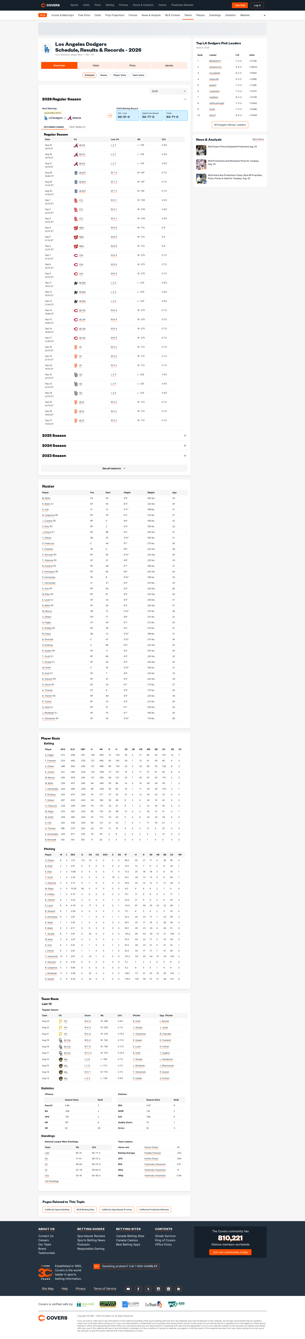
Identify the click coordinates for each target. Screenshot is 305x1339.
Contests (163, 1229)
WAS (81, 227)
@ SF (81, 402)
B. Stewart (47, 679)
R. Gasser (164, 1072)
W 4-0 (88, 1021)
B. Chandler (165, 1033)
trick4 (212, 109)
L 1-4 (87, 1065)
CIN (81, 255)
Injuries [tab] (169, 65)
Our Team (44, 1244)
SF (80, 347)
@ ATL (82, 145)
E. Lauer (46, 599)
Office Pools (163, 1244)
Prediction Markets (182, 4)
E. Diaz (45, 526)
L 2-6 (87, 1059)
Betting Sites (128, 1229)
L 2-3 (113, 282)
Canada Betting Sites (130, 1236)
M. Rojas (46, 633)
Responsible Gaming (90, 1248)
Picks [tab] (132, 65)
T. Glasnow (47, 560)
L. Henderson (166, 1059)
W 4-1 (114, 200)
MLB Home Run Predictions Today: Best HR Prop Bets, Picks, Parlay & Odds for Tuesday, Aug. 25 (235, 177)
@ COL (67, 1040)
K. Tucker (47, 701)
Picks (98, 4)
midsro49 (214, 79)
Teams (188, 15)
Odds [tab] (96, 65)
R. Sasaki (46, 650)
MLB (42, 15)
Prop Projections (114, 15)
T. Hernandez (49, 583)
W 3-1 (88, 1072)
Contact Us (45, 1236)
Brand (42, 1248)
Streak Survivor (165, 1236)
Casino (162, 4)
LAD (47, 1153)
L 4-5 (87, 1078)
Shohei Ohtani (151, 1147)
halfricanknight (216, 103)
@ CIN (82, 310)
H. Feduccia (48, 543)
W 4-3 (88, 1027)
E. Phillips (47, 628)
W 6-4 (88, 1040)
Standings (215, 15)
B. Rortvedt (47, 639)
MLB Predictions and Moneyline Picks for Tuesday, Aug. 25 (233, 162)
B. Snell (46, 673)
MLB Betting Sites (85, 1209)
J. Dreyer (46, 532)
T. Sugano (165, 1053)
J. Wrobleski (48, 712)
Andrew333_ (215, 67)
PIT (65, 1021)
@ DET (82, 172)
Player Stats (119, 75)
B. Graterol (47, 566)
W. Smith (46, 667)
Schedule (89, 75)
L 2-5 (113, 374)
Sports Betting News (91, 1240)
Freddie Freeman (152, 1153)
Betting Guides (91, 1229)
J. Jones (164, 1027)
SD (80, 374)
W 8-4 (114, 255)
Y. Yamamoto (48, 718)
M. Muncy (47, 611)
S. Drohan (164, 1078)
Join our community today (230, 1252)
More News (258, 139)
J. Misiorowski (167, 1065)
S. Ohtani (46, 616)
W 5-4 (88, 1033)
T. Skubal (47, 662)
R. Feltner (164, 1046)
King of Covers (165, 1240)
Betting (110, 4)
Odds (86, 4)
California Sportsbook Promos (117, 1209)
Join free (240, 5)
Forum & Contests (143, 4)
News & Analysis (151, 15)
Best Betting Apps (128, 1244)
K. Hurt (45, 588)
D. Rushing (47, 645)
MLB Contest (172, 15)
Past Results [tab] (77, 127)
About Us (46, 1229)
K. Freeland (165, 1040)
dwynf (212, 115)
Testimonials (46, 1253)
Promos (123, 4)
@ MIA (82, 282)
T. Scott (46, 656)
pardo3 (212, 85)
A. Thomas (47, 690)
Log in (257, 5)
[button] (185, 99)
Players (200, 15)
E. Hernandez (48, 577)
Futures (133, 15)
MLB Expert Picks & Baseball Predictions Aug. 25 (232, 146)
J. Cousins (47, 520)
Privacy (81, 1288)
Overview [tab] (59, 65)
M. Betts (46, 498)
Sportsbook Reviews (91, 1236)
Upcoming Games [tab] (54, 127)
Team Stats (138, 75)
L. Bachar (164, 1021)
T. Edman (46, 537)
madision (213, 97)
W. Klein (46, 594)
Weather (245, 15)
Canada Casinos (127, 1240)
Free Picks (84, 15)
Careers (43, 1240)
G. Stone (46, 684)
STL (81, 200)
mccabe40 (214, 73)
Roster (103, 75)
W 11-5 (88, 1053)
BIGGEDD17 (215, 61)
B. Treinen (47, 695)
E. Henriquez (48, 571)
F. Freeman (47, 549)
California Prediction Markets (154, 1209)
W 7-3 (114, 172)
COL (47, 1175)
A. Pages (46, 622)
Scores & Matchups (62, 15)
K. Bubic (46, 503)
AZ (46, 1164)
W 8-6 (114, 227)
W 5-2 (114, 347)
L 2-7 (113, 145)
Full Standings (52, 1181)
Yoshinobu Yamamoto (155, 1164)
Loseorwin (214, 91)
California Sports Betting (57, 1209)
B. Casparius (48, 515)
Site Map (48, 1288)
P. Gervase (47, 554)
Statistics (230, 15)
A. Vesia (46, 707)
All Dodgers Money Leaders (230, 124)
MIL (66, 1059)
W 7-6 (88, 1046)
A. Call (45, 509)
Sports (74, 4)
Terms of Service (105, 1288)
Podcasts (83, 1244)
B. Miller (46, 605)
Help (65, 1288)
